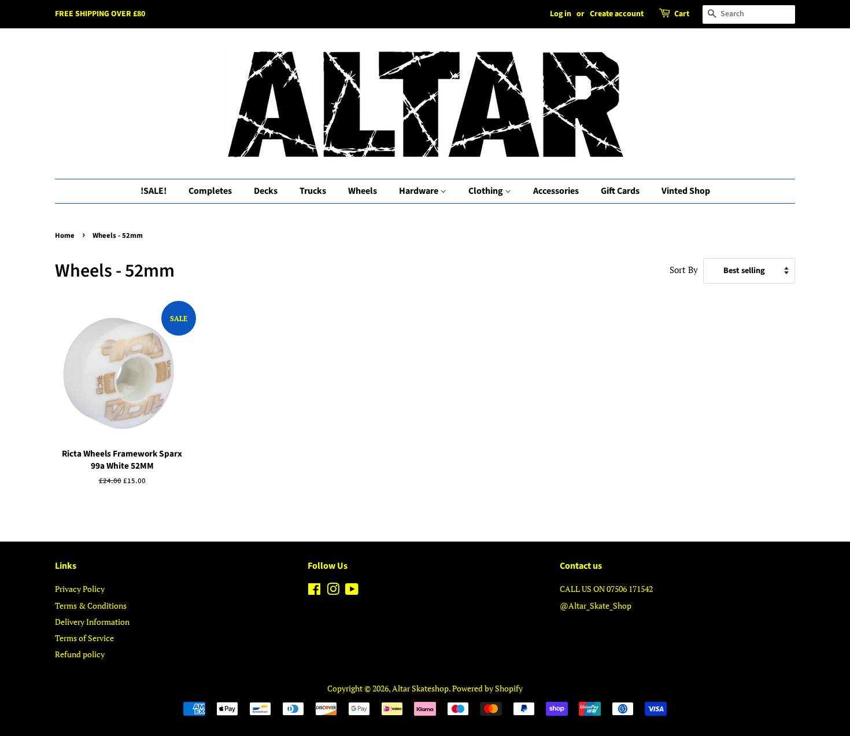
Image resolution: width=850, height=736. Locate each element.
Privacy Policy (80, 588)
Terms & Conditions (91, 605)
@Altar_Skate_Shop (595, 605)
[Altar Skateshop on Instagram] (333, 591)
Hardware (419, 191)
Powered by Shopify (487, 688)
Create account (617, 14)
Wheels (362, 191)
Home (65, 235)
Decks (266, 191)
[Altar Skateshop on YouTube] (352, 591)
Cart (681, 14)
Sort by (684, 269)
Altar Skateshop (420, 688)
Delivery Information (92, 621)
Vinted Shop (685, 191)
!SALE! (154, 191)
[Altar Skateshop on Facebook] (314, 591)
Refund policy (80, 654)
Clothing (486, 191)
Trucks (313, 191)
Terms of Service (84, 637)
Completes (210, 191)
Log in (560, 14)
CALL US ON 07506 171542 (606, 588)
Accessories (556, 191)
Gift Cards (620, 191)
